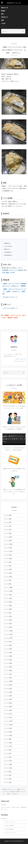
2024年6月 (6, 609)
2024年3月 (6, 620)
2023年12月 (6, 630)
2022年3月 (6, 706)
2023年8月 (6, 645)
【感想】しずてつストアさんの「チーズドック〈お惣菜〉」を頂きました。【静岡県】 (14, 291)
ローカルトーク (14, 55)
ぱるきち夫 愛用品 (9, 825)
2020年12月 (6, 760)
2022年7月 (6, 692)
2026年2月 (6, 537)
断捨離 (3, 10)
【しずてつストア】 (15, 315)
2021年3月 (6, 750)
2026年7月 (6, 519)
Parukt (10, 841)
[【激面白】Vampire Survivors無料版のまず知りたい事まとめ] (14, 460)
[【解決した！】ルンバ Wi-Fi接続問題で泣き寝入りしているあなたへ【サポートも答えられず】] (14, 481)
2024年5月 (6, 612)
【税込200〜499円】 (13, 317)
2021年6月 (6, 739)
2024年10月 (6, 594)
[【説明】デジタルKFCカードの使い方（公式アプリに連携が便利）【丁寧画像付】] (14, 418)
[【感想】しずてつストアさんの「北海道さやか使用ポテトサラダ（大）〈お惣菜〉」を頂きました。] (14, 64)
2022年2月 (6, 710)
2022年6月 (6, 695)
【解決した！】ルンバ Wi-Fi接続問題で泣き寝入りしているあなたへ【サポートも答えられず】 (14, 492)
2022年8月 (6, 688)
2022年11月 (6, 677)
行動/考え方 (4, 17)
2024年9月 (6, 598)
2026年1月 (6, 540)
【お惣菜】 (6, 315)
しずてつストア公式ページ (10, 308)
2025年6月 (6, 566)
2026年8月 (6, 515)
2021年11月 (6, 721)
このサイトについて (20, 359)
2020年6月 (6, 782)
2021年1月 (6, 757)
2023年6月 (6, 652)
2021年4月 (6, 746)
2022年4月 (6, 703)
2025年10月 (6, 551)
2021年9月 (6, 728)
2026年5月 (6, 526)
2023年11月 (6, 634)
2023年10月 (6, 638)
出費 (2, 20)
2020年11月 (6, 764)
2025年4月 (6, 573)
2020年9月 (6, 771)
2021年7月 (6, 735)
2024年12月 (6, 587)
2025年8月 (6, 558)
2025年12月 (6, 544)
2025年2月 (6, 580)
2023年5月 (6, 656)
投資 (2, 14)
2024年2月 (6, 623)
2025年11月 (6, 547)
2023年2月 (6, 667)
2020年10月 (6, 768)
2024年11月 (6, 591)
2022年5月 (6, 699)
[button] (13, 26)
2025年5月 (6, 569)
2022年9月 (6, 685)
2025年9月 (6, 555)
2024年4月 (6, 616)
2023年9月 (6, 641)
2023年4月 (6, 659)
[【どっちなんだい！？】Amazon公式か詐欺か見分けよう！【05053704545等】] (14, 439)
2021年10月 (6, 724)
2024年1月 (6, 627)
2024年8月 (6, 602)
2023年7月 (6, 649)
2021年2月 (6, 753)
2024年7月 (6, 605)
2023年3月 (6, 663)
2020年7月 (6, 778)
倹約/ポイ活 (4, 7)
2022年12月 (6, 674)
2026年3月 (6, 533)
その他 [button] (3, 23)
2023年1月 (6, 670)
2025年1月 (6, 584)
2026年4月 (6, 529)
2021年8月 (6, 732)
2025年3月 (6, 576)
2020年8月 (6, 775)
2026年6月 (6, 522)
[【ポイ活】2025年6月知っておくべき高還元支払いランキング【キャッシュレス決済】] (14, 397)
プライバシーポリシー (19, 361)
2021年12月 (6, 717)
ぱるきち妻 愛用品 (9, 829)
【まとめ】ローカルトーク (10, 297)
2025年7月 (6, 562)
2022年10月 (6, 681)
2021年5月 (6, 742)
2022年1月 (6, 714)
